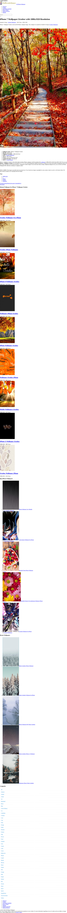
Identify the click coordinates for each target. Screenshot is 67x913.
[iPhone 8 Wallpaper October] (7, 278)
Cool (2, 817)
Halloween (3, 853)
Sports (2, 890)
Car (1, 810)
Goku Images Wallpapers (9, 541)
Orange (2, 872)
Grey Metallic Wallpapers (9, 510)
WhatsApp (9, 183)
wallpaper (43, 162)
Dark (2, 822)
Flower (5, 602)
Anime (2, 796)
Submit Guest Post (6, 906)
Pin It (20, 183)
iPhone (4, 178)
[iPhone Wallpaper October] (7, 342)
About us (4, 6)
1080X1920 (5, 176)
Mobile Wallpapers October (9, 409)
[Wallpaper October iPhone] (7, 374)
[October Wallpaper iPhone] (7, 470)
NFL (2, 869)
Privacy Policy (6, 10)
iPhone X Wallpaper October (10, 441)
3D (1, 789)
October (4, 180)
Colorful (2, 815)
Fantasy (2, 832)
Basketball (3, 801)
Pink (2, 874)
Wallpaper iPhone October (9, 313)
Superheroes (3, 893)
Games (2, 846)
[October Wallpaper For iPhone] (7, 214)
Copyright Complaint (7, 8)
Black (2, 803)
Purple (2, 876)
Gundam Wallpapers (8, 632)
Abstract (2, 792)
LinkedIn (17, 183)
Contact (4, 7)
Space (2, 888)
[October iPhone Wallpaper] (7, 246)
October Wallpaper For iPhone (10, 217)
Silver (2, 886)
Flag (2, 834)
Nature (2, 867)
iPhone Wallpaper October (9, 345)
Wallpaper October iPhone (9, 377)
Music (2, 865)
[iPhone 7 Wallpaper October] (33, 88)
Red (2, 881)
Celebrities (3, 813)
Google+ (13, 183)
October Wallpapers (12, 22)
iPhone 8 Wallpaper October (9, 281)
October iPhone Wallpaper (9, 249)
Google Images (10, 159)
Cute (2, 820)
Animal (2, 794)
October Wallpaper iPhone (9, 473)
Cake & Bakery (4, 808)
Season (2, 883)
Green (2, 850)
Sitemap (4, 12)
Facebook (5, 183)
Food (2, 839)
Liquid (2, 858)
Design (2, 825)
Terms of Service (6, 11)
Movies (2, 862)
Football (2, 841)
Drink (2, 827)
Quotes (2, 879)
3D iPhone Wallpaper (20, 4)
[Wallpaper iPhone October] (7, 310)
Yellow (2, 898)
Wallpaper (5, 181)
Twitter (1, 183)
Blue (2, 806)
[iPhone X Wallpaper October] (7, 438)
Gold (2, 848)
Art (1, 799)
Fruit (5, 571)
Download (2, 184)
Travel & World (4, 895)
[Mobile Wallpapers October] (7, 406)
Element (2, 829)
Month (2, 860)
